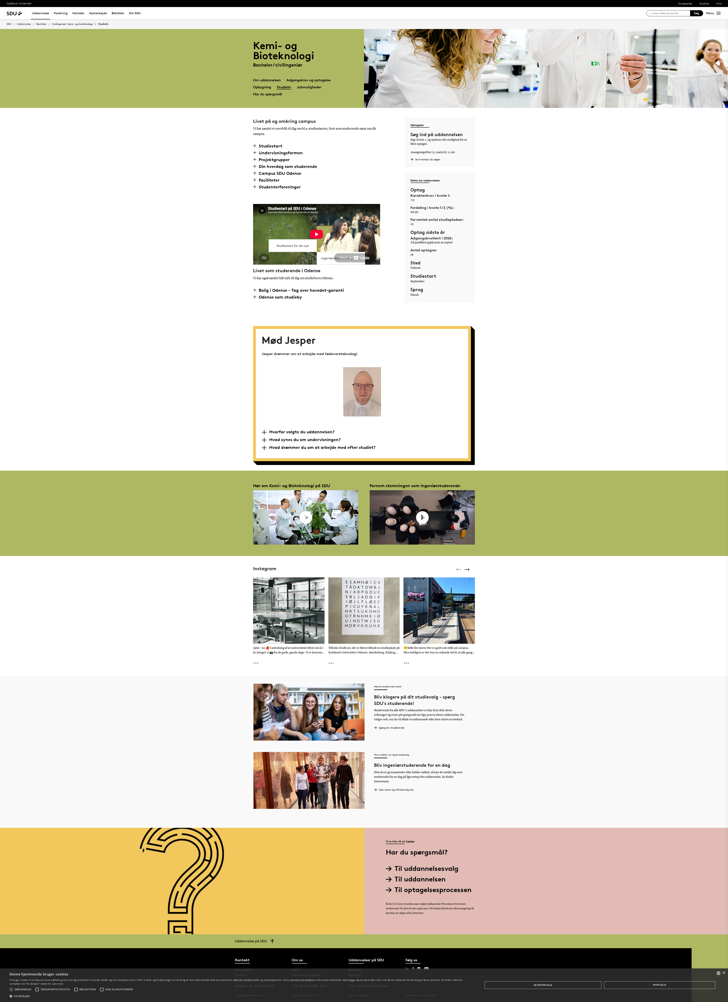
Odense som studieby (280, 297)
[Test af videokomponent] (305, 517)
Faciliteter (269, 180)
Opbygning (262, 87)
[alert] (364, 985)
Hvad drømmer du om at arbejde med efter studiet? (322, 447)
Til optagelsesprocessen (433, 890)
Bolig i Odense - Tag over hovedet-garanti (301, 290)
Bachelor (41, 24)
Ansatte (704, 3)
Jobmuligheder (309, 87)
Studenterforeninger (280, 186)
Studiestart (270, 145)
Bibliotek (118, 13)
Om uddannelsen (267, 80)
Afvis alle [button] (659, 984)
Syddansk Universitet (19, 3)
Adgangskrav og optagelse (308, 80)
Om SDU (135, 13)
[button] (11, 989)
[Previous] (459, 569)
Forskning (61, 13)
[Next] (467, 569)
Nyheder (78, 13)
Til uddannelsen (420, 879)
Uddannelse (40, 13)
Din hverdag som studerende (288, 166)
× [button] (723, 972)
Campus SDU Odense (280, 173)
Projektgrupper (274, 159)
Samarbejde (98, 13)
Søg (696, 13)
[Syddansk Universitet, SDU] (14, 13)
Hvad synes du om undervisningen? (305, 439)
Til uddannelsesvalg (426, 868)
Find (718, 3)
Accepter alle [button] (543, 985)
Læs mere (58, 983)
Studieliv (103, 24)
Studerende (685, 3)
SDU (9, 24)
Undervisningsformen (281, 152)
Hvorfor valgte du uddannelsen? (302, 431)
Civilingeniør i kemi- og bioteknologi (72, 24)
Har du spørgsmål (267, 94)
